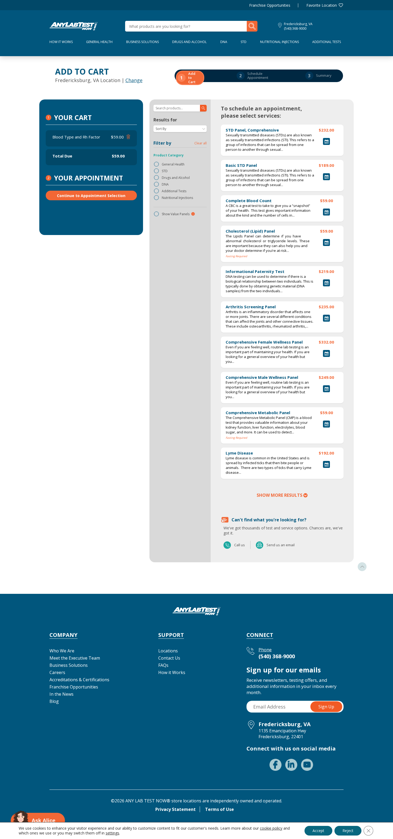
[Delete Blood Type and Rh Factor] (127, 137)
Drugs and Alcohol (189, 42)
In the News (61, 694)
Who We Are (61, 651)
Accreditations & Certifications (79, 680)
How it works (61, 42)
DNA (223, 42)
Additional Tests (326, 42)
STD (243, 42)
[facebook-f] (275, 765)
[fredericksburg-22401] (73, 26)
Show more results (279, 495)
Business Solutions (142, 42)
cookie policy (271, 828)
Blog (54, 701)
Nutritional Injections (279, 42)
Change (133, 80)
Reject (347, 830)
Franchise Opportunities (269, 5)
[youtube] (307, 765)
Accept (318, 830)
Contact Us (169, 658)
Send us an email (260, 545)
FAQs (163, 665)
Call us (228, 545)
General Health (99, 42)
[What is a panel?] (193, 214)
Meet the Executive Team (74, 658)
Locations (168, 651)
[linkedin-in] (291, 765)
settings (112, 833)
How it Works (171, 672)
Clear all (200, 143)
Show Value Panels (176, 214)
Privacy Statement (175, 809)
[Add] (326, 141)
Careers (57, 672)
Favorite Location (321, 5)
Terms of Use (219, 809)
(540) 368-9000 (295, 28)
